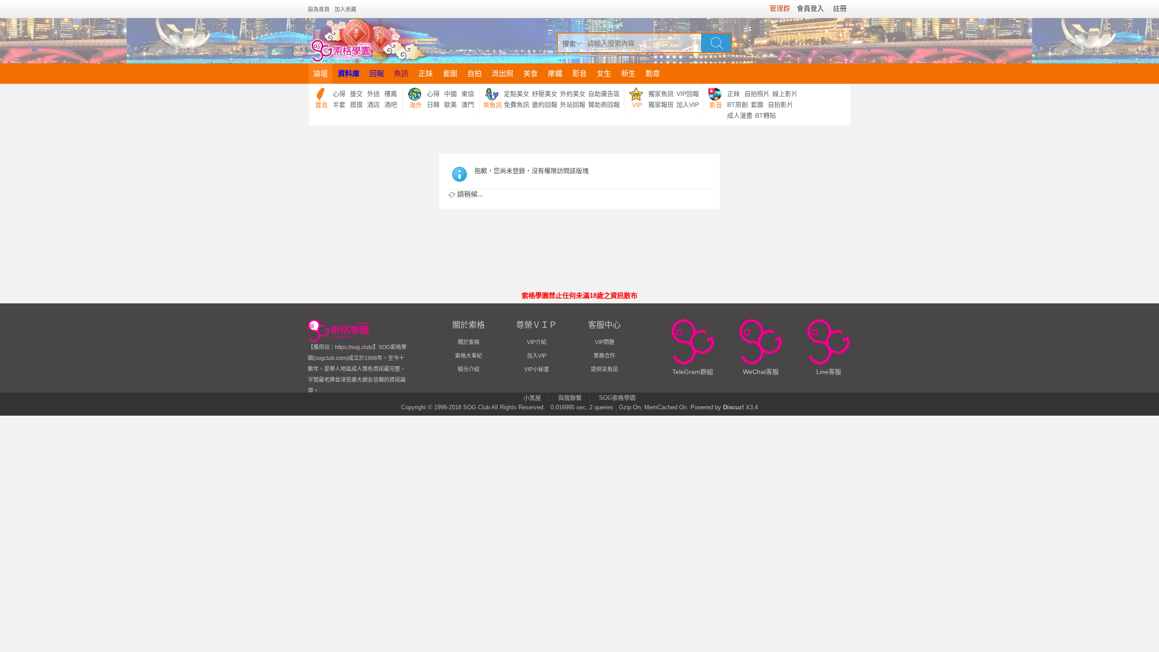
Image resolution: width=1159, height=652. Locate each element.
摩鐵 (555, 73)
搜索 (569, 44)
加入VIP (687, 104)
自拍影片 (780, 104)
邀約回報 (544, 104)
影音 (579, 73)
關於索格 (468, 342)
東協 (467, 93)
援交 (356, 93)
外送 (373, 93)
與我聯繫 (570, 397)
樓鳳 (390, 93)
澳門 (467, 104)
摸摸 (356, 104)
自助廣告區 (604, 93)
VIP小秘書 (536, 369)
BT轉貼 (765, 115)
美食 (530, 73)
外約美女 (572, 93)
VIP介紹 (536, 342)
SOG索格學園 (617, 397)
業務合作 (604, 356)
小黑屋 (532, 397)
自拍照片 (757, 93)
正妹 (425, 73)
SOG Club (476, 407)
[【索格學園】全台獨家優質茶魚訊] (368, 40)
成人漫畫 (739, 115)
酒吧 (390, 104)
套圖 (450, 73)
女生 (604, 73)
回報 (376, 73)
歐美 (450, 104)
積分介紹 (468, 369)
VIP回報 (687, 93)
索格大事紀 (468, 356)
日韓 (433, 104)
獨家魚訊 (661, 93)
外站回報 (572, 104)
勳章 (653, 73)
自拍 (474, 73)
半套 (339, 104)
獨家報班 (661, 104)
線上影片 (785, 93)
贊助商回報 (604, 104)
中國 (450, 93)
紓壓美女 (544, 93)
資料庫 (348, 73)
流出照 (502, 73)
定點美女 (516, 93)
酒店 (373, 104)
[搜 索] (717, 42)
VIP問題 (604, 342)
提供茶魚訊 (604, 369)
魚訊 (401, 73)
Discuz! (733, 407)
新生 (628, 73)
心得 (339, 93)
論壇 (320, 73)
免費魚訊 (516, 104)
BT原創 (737, 104)
